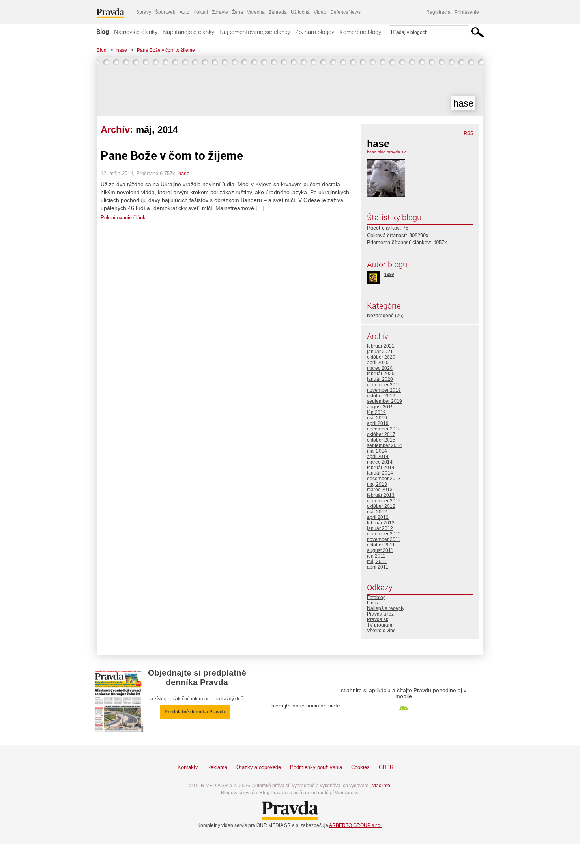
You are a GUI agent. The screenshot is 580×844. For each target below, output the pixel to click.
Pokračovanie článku (124, 218)
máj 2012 (377, 512)
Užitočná (300, 12)
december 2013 (384, 478)
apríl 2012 (378, 517)
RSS (468, 133)
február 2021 (381, 346)
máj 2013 (377, 484)
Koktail (200, 12)
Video (320, 12)
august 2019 (380, 407)
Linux (373, 603)
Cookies (360, 767)
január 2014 (380, 473)
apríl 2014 (378, 456)
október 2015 (381, 440)
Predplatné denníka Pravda (195, 712)
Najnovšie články (135, 32)
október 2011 (381, 545)
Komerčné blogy (360, 32)
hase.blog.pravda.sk (386, 152)
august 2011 (380, 550)
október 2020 (381, 357)
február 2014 (381, 467)
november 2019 (384, 390)
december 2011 (383, 534)
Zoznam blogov (314, 32)
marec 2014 (380, 462)
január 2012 (380, 528)
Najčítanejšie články (188, 32)
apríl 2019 (378, 423)
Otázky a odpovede (258, 767)
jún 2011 (376, 556)
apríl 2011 (377, 567)
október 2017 (381, 434)
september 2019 (384, 401)
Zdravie (220, 12)
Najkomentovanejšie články (254, 32)
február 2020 (381, 373)
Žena (237, 12)
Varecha (256, 12)
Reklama (217, 767)
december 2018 (384, 429)
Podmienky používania (316, 767)
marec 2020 (380, 368)
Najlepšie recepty (385, 608)
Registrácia (438, 12)
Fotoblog (376, 597)
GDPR (386, 767)
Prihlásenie (467, 12)
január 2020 (380, 379)
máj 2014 (377, 451)
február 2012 (381, 523)
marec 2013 (380, 489)
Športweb (165, 12)
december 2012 (384, 500)
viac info (381, 785)
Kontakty (188, 767)
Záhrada (278, 12)
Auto (184, 12)
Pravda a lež (380, 614)
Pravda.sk (377, 619)
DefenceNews (345, 12)
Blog (102, 31)
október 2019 (381, 396)
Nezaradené (380, 315)
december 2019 (384, 384)
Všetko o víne (381, 630)
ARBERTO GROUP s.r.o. (355, 825)
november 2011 (383, 539)
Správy (143, 12)
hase (121, 50)
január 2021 (380, 351)
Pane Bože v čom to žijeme (166, 50)
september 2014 (384, 445)
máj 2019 (377, 418)
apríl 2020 (378, 362)
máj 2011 (377, 561)
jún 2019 (376, 412)
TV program (379, 625)
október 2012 (381, 506)
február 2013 (381, 495)
